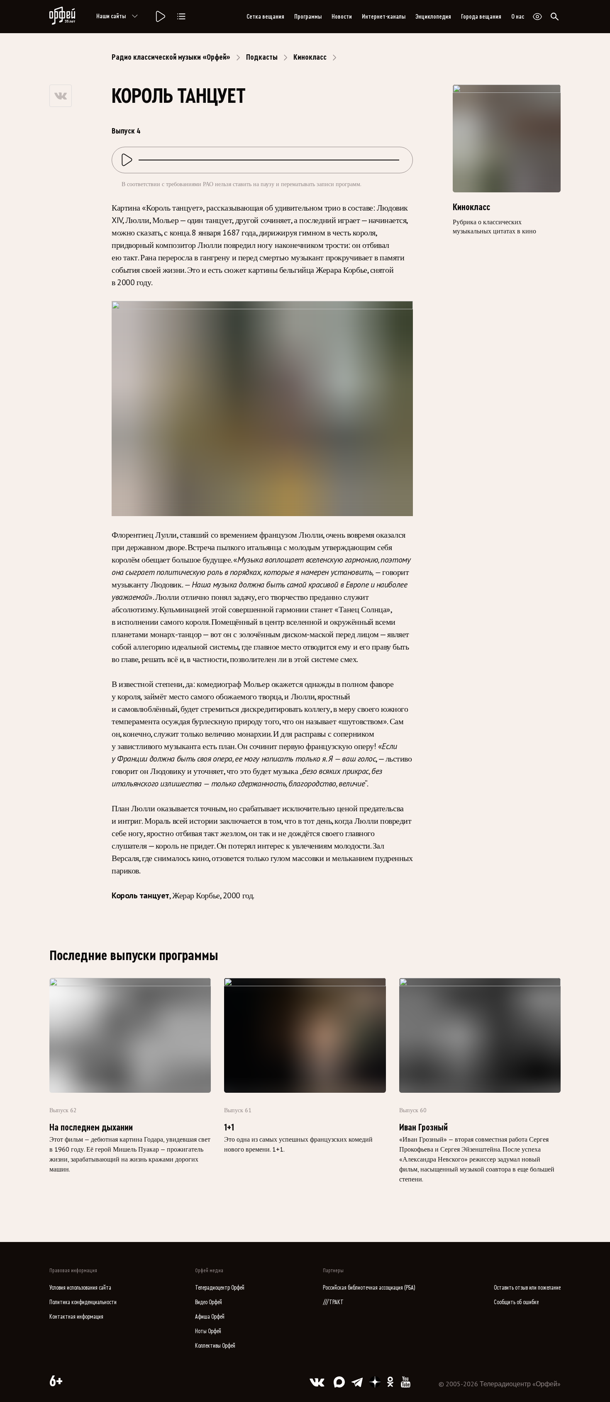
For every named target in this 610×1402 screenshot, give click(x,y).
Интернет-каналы (383, 16)
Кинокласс (310, 57)
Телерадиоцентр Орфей (219, 1288)
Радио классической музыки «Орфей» (171, 57)
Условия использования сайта (80, 1288)
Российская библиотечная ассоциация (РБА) (369, 1288)
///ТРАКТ (333, 1302)
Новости (342, 16)
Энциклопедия (433, 16)
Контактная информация (76, 1317)
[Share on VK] (60, 96)
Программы (308, 16)
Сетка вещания (265, 16)
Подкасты (262, 57)
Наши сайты (111, 16)
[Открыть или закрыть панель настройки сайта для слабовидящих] (537, 16)
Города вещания (481, 16)
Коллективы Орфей (215, 1346)
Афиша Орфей (209, 1317)
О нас (517, 16)
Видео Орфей (208, 1302)
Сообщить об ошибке (516, 1302)
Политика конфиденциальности (83, 1302)
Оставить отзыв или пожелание (527, 1288)
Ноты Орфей (208, 1331)
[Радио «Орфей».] (160, 16)
